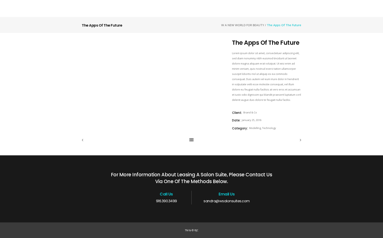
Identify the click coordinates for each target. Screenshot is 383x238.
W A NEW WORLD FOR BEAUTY (242, 25)
